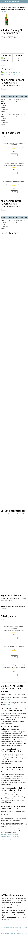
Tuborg (7, 699)
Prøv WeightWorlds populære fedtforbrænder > (12, 73)
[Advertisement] (14, 865)
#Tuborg (3, 11)
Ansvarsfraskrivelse (7, 928)
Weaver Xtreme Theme (21, 933)
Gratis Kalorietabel (9, 933)
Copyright (18, 928)
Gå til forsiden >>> (6, 840)
